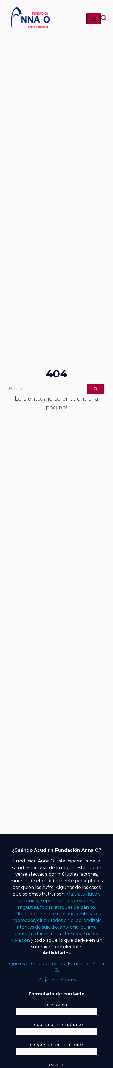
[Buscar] (95, 389)
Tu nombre (57, 1005)
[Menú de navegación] (93, 18)
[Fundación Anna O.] (30, 19)
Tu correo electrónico (56, 1025)
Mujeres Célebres (56, 979)
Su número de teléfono (56, 1045)
